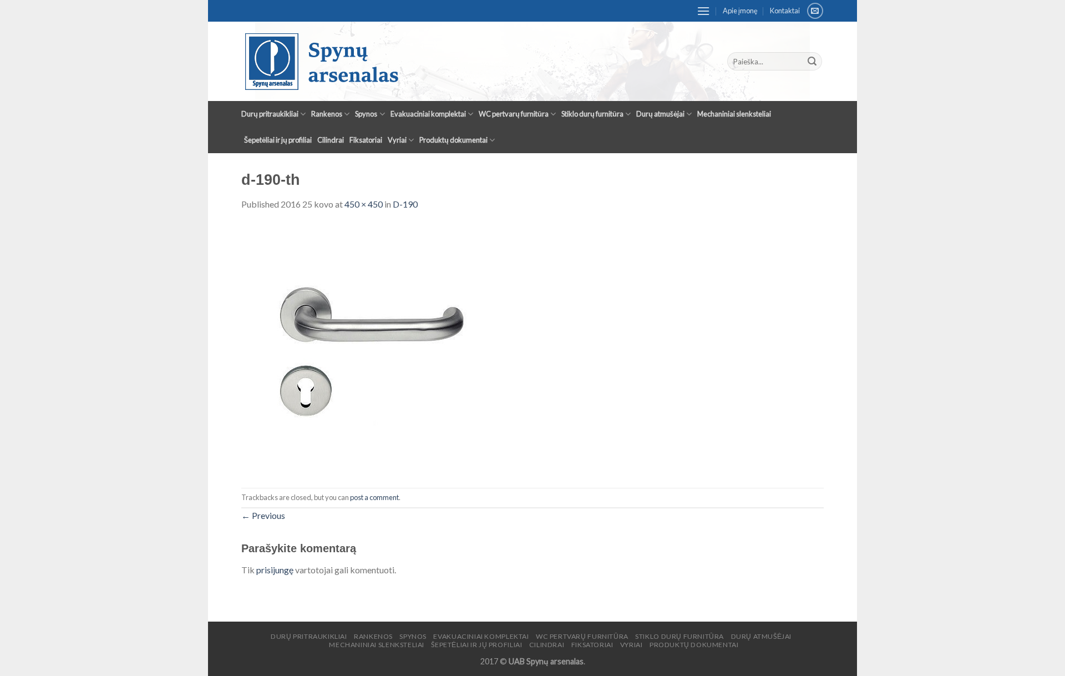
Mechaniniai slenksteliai (734, 113)
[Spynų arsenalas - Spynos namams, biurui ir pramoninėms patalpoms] (435, 61)
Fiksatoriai (365, 139)
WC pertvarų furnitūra (514, 113)
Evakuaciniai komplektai (428, 113)
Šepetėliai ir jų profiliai (278, 139)
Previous (263, 515)
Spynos (366, 113)
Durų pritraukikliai (269, 113)
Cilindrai (330, 139)
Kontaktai (785, 10)
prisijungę (274, 569)
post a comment (374, 497)
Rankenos (326, 113)
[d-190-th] (366, 348)
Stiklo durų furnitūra (592, 113)
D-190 (405, 204)
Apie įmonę (740, 10)
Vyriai (397, 139)
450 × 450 (363, 204)
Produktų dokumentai (453, 139)
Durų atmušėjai (660, 113)
